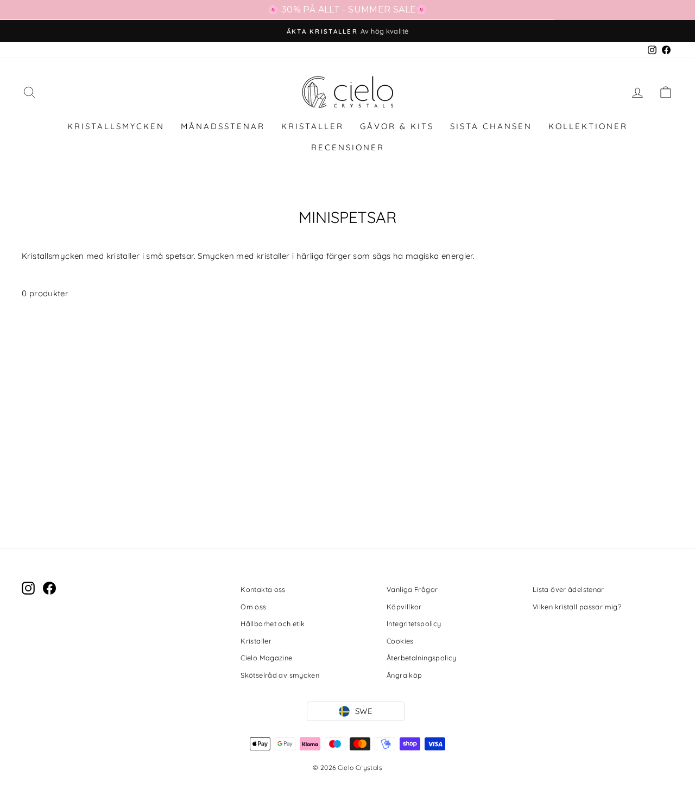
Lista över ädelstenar (568, 589)
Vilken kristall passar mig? (577, 606)
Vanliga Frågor (412, 589)
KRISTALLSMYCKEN (116, 126)
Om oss (253, 606)
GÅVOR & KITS (397, 126)
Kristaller (256, 640)
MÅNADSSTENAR (223, 126)
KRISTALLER (312, 126)
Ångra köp (404, 675)
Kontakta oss (263, 589)
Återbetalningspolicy (422, 657)
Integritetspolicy (414, 623)
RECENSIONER (347, 147)
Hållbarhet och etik (273, 623)
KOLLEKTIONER (588, 126)
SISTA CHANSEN (491, 126)
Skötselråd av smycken (280, 675)
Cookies (400, 640)
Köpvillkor (404, 606)
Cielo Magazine (266, 657)
